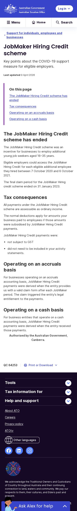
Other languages (24, 440)
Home (41, 22)
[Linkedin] (19, 450)
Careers (10, 417)
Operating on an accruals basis (31, 112)
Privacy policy (14, 424)
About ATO (12, 410)
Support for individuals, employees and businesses (34, 35)
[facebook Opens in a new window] (8, 450)
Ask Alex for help (36, 506)
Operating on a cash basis (28, 119)
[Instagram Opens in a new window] (29, 450)
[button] (41, 365)
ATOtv (9, 430)
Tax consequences (22, 106)
